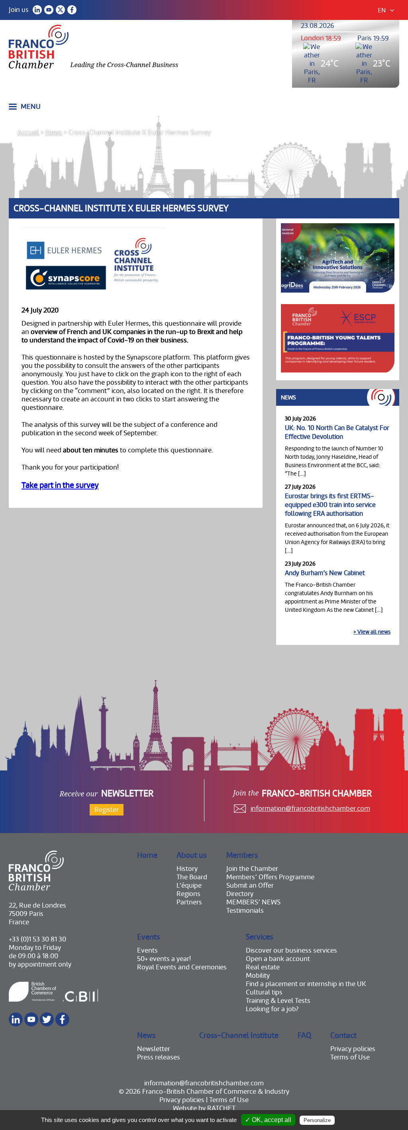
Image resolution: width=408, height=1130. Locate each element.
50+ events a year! (164, 959)
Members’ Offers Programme (270, 877)
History (187, 869)
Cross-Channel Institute (239, 1035)
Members (242, 855)
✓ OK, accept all (268, 1119)
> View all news (371, 631)
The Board (192, 877)
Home (147, 855)
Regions (188, 894)
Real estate (263, 967)
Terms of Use (350, 1057)
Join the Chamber (252, 869)
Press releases (158, 1057)
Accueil (28, 132)
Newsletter (153, 1049)
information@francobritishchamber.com (310, 808)
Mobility (258, 975)
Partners (189, 902)
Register (106, 810)
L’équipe (189, 885)
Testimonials (245, 910)
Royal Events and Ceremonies (182, 967)
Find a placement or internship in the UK (306, 984)
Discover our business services (291, 950)
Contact (343, 1035)
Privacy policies (352, 1049)
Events (148, 936)
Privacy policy (356, 1120)
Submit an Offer (250, 885)
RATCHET (221, 1108)
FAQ (304, 1035)
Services (259, 936)
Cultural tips (264, 992)
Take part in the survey (60, 485)
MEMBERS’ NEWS (253, 902)
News (53, 132)
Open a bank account (278, 959)
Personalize (317, 1120)
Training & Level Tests (278, 1000)
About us (191, 855)
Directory (239, 894)
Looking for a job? (272, 1009)
